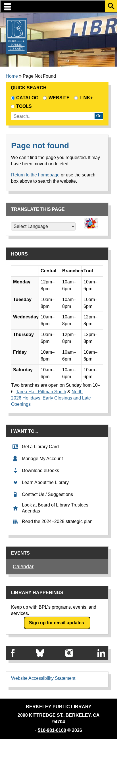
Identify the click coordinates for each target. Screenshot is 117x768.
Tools (25, 106)
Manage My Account (42, 458)
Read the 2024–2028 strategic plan (57, 521)
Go (99, 116)
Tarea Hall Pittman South (41, 391)
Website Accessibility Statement (43, 678)
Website (59, 97)
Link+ (86, 97)
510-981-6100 (52, 730)
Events (20, 553)
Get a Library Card (40, 446)
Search (111, 6)
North (77, 391)
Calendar (23, 566)
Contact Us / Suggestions (47, 494)
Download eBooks (40, 470)
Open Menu (58, 6)
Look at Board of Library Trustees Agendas (55, 508)
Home (12, 76)
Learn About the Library (45, 482)
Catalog (27, 97)
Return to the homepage (35, 174)
